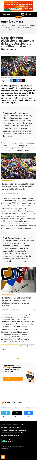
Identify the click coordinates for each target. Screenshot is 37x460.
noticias (4, 349)
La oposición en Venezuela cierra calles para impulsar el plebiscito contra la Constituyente (18, 186)
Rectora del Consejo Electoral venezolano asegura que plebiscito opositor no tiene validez (16, 301)
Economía (29, 408)
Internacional (15, 346)
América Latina (8, 180)
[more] (34, 193)
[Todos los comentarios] (3, 457)
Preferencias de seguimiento (10, 435)
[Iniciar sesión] (26, 14)
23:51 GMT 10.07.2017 (8, 53)
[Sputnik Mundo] (6, 15)
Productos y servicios (7, 427)
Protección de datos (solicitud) (11, 433)
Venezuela (24, 346)
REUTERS (4, 77)
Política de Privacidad (7, 430)
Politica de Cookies (21, 430)
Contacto (18, 427)
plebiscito (31, 346)
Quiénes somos (6, 425)
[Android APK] (7, 441)
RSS (22, 433)
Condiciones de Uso (18, 425)
